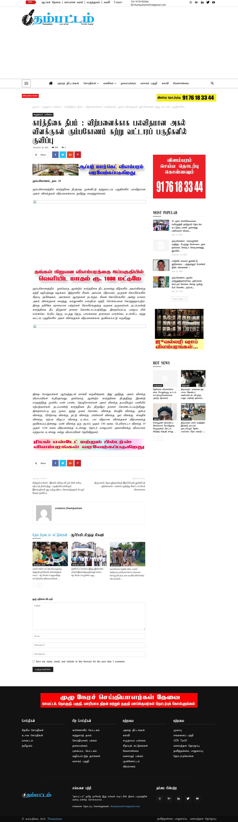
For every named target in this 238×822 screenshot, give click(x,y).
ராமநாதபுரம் (158, 385)
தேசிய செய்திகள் (33, 730)
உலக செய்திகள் (32, 735)
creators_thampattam (68, 508)
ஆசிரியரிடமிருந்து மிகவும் (87, 535)
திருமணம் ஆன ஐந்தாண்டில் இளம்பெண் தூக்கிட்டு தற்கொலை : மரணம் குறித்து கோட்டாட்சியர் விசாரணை (119, 486)
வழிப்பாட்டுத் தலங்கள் (86, 756)
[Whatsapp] (190, 2)
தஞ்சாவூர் (157, 419)
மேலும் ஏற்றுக (178, 298)
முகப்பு (36, 107)
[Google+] (196, 2)
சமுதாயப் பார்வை (51, 107)
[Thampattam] (58, 17)
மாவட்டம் (27, 740)
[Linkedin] (202, 2)
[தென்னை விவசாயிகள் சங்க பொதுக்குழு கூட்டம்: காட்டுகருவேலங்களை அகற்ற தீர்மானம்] (165, 378)
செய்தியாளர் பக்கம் (84, 740)
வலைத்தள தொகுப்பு (186, 746)
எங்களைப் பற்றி (183, 735)
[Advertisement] (119, 53)
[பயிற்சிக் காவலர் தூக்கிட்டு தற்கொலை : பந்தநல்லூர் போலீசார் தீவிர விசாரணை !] (161, 265)
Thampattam (54, 819)
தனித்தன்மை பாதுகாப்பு (188, 751)
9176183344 (139, 1)
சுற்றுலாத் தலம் (82, 735)
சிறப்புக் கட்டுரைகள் (135, 746)
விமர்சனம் (129, 766)
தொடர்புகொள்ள (183, 756)
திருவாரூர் (185, 385)
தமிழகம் (27, 746)
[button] (212, 83)
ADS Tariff (180, 740)
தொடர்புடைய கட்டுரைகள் (50, 535)
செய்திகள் (90, 83)
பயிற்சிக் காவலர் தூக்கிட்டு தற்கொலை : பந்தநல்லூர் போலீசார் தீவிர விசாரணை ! (188, 264)
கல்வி (165, 83)
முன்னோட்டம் (131, 761)
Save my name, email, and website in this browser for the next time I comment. (80, 661)
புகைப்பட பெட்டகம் (84, 751)
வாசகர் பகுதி (149, 83)
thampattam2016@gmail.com (150, 4)
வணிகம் (108, 83)
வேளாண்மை (181, 83)
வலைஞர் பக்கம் (133, 756)
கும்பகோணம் (115, 565)
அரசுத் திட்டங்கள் (68, 83)
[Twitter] (207, 2)
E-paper (118, 2)
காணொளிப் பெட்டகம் (86, 730)
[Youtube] (213, 2)
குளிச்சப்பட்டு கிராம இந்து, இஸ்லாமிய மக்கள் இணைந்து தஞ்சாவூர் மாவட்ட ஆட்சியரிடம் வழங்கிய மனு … (87, 572)
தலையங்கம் (128, 83)
